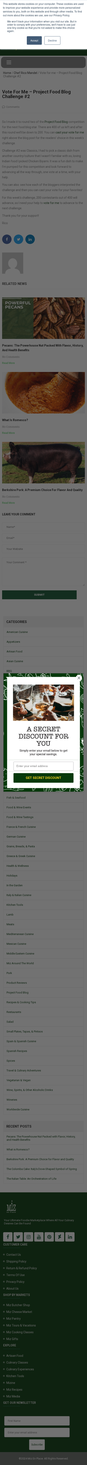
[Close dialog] (79, 678)
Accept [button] (34, 40)
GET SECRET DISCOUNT (43, 778)
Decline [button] (52, 40)
